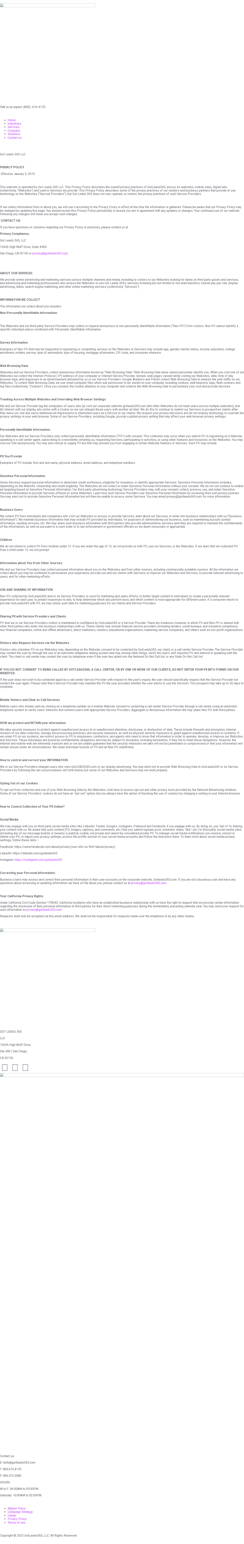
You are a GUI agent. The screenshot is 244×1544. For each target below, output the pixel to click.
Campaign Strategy (20, 1512)
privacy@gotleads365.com (50, 253)
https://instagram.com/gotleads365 (38, 860)
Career (12, 1515)
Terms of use (16, 1522)
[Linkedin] (25, 1067)
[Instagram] (5, 1067)
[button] (122, 113)
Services (13, 127)
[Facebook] (15, 1067)
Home (12, 120)
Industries (14, 123)
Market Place (16, 1508)
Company (14, 130)
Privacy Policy (17, 1519)
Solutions (14, 134)
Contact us (15, 137)
